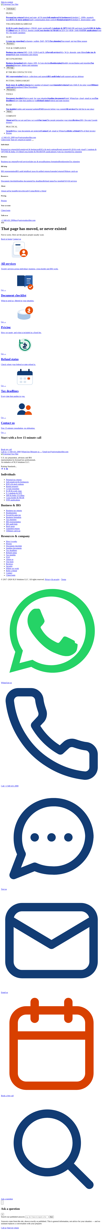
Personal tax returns (9, 149)
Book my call (6, 449)
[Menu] (33, 140)
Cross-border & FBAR (32, 152)
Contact (32, 191)
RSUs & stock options (48, 149)
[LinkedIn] (7, 469)
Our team (12, 191)
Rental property (63, 149)
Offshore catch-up (70, 171)
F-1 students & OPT (14, 493)
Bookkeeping (64, 161)
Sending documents (24, 181)
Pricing (9, 133)
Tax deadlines (37, 181)
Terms (63, 579)
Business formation (51, 161)
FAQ (66, 181)
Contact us (17, 239)
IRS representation (8, 171)
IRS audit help (21, 171)
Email (55, 452)
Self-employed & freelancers (28, 149)
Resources (11, 90)
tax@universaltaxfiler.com (25, 137)
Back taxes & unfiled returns (38, 171)
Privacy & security (52, 579)
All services (72, 181)
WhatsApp (31, 452)
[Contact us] (2, 1202)
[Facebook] (2, 469)
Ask (51, 1217)
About (9, 111)
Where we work (12, 568)
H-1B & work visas (77, 149)
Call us (11, 452)
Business (10, 44)
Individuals (11, 9)
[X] (5, 469)
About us (4, 191)
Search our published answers (13, 1217)
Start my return (13, 1228)
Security (26, 191)
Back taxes (10, 526)
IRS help (10, 68)
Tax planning (76, 152)
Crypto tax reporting (63, 152)
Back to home (6, 239)
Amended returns (56, 171)
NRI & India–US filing (14, 152)
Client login (5, 140)
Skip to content (7, 2)
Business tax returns (9, 161)
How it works (11, 541)
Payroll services (23, 161)
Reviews (19, 191)
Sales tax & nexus (36, 161)
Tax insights (59, 181)
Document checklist (9, 181)
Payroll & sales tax (13, 515)
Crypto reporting (12, 489)
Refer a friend (40, 191)
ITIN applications (48, 152)
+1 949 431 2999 (8, 137)
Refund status (48, 181)
